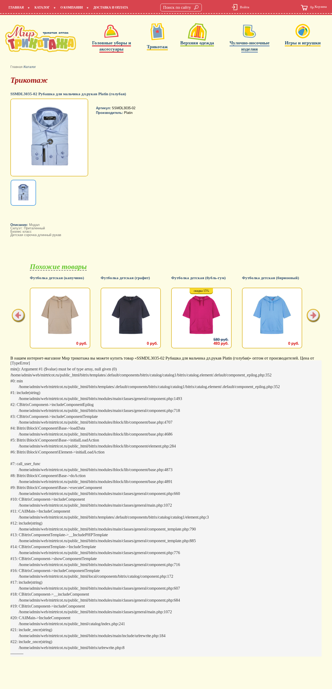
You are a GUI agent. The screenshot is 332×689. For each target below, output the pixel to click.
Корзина (318, 7)
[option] (50, 138)
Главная (16, 7)
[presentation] (18, 316)
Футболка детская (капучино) (57, 278)
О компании (71, 7)
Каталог (42, 7)
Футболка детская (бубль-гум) (198, 278)
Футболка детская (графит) (125, 278)
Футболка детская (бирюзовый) (270, 278)
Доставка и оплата (110, 7)
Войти (244, 7)
